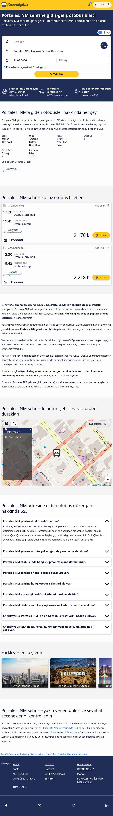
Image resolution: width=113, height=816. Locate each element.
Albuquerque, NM (63, 728)
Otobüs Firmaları (24, 778)
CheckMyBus (6, 754)
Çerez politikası (55, 774)
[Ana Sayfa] (43, 4)
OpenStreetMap (94, 484)
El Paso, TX (46, 728)
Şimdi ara (101, 235)
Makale (81, 774)
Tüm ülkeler (20, 787)
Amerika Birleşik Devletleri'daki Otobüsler (35, 754)
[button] (56, 453)
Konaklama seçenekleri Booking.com (26, 67)
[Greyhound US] (11, 170)
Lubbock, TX (81, 728)
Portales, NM (99, 423)
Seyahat (50, 778)
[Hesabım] (89, 4)
